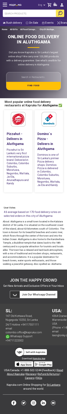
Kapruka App (39, 358)
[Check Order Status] (55, 5)
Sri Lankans (53, 384)
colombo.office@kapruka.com (24, 332)
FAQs (39, 378)
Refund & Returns (48, 374)
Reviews (31, 374)
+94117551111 (30, 324)
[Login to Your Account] (62, 4)
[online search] (60, 13)
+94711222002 (14, 340)
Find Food (33, 85)
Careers (29, 378)
